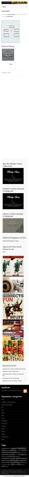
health (3, 456)
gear (23, 454)
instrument (11, 456)
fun (19, 454)
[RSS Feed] (25, 392)
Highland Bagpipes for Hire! (11, 241)
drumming (22, 452)
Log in (7, 473)
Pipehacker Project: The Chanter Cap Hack (12, 380)
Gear (3, 410)
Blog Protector (16, 476)
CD (17, 450)
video (3, 466)
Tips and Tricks (5, 436)
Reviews (3, 434)
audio (9, 448)
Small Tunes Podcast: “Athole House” (11, 371)
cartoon (13, 450)
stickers (9, 464)
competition (12, 452)
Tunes (3, 439)
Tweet (11, 64)
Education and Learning (7, 404)
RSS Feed (3, 473)
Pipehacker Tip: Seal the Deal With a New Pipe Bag (14, 369)
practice (4, 462)
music (13, 458)
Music (3, 415)
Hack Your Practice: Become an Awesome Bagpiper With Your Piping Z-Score (8, 52)
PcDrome (22, 476)
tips (12, 464)
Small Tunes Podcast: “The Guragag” (11, 378)
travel (16, 464)
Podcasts (4, 426)
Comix (3, 399)
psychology (15, 462)
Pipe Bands (4, 420)
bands (4, 450)
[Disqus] (14, 96)
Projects (3, 428)
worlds (6, 466)
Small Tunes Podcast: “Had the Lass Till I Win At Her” (13, 375)
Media (3, 412)
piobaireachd (6, 460)
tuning (22, 464)
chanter (19, 450)
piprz (17, 460)
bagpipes (21, 448)
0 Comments (9, 16)
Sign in (4, 251)
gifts (26, 454)
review (25, 462)
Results (3, 431)
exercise (16, 454)
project (8, 462)
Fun (2, 407)
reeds (22, 462)
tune (19, 464)
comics (5, 452)
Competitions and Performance (8, 402)
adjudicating (5, 448)
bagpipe (14, 448)
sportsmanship (4, 464)
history (5, 456)
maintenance (6, 458)
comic (24, 450)
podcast (23, 460)
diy (18, 452)
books (7, 450)
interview (17, 456)
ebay (25, 452)
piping (12, 460)
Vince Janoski (11, 14)
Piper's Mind (4, 423)
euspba (12, 454)
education (5, 454)
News (3, 418)
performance (21, 458)
